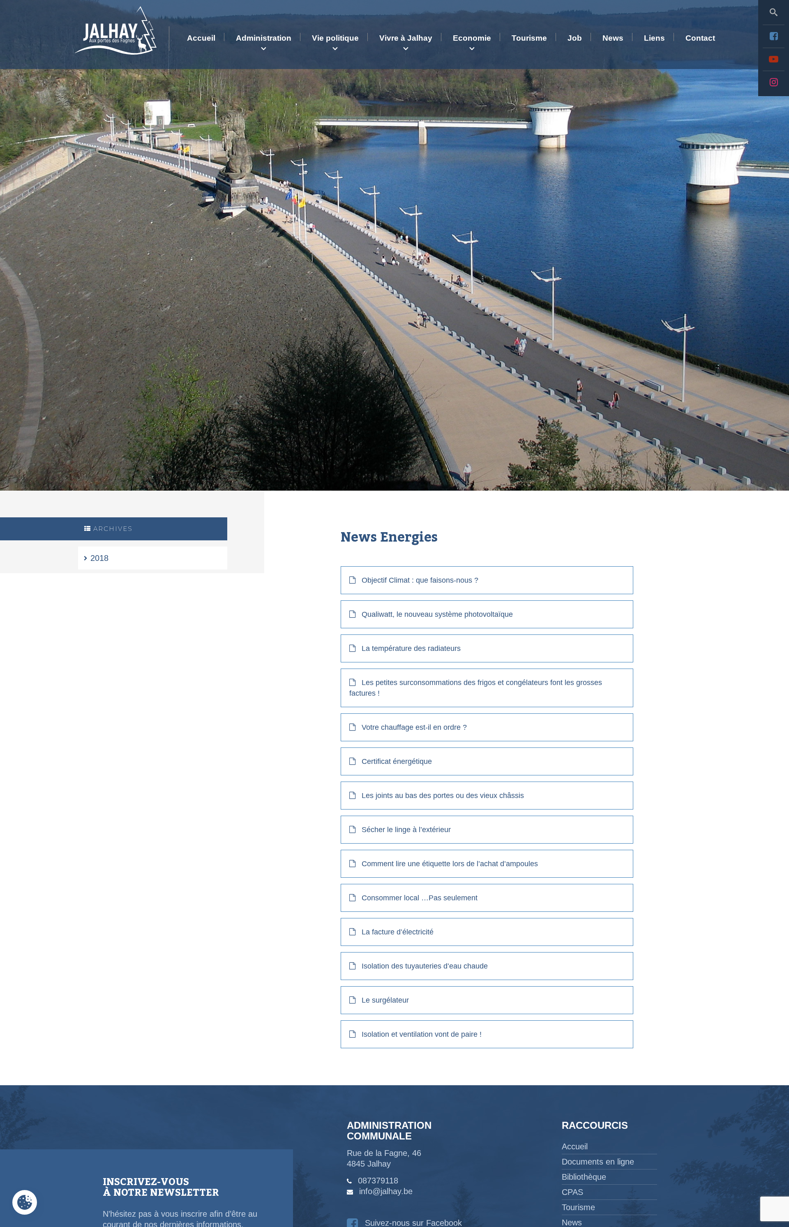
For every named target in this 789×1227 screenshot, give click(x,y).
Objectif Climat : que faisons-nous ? (420, 580)
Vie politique (335, 38)
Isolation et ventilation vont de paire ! (422, 1034)
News (612, 38)
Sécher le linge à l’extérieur (406, 830)
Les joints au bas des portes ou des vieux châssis (443, 795)
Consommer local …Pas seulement (420, 898)
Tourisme (529, 38)
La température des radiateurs (411, 648)
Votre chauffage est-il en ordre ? (414, 727)
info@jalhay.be (386, 1191)
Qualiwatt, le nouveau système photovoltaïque (437, 614)
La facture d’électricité (398, 932)
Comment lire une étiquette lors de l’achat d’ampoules (450, 864)
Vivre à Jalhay (405, 38)
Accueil (201, 38)
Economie (472, 38)
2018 (99, 558)
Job (575, 38)
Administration (263, 38)
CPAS (572, 1192)
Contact (700, 38)
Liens (654, 38)
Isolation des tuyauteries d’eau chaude (425, 966)
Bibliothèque (584, 1176)
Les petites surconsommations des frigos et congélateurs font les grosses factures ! (475, 687)
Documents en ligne (598, 1161)
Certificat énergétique (397, 761)
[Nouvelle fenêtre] (773, 36)
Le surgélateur (385, 1000)
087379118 (378, 1180)
